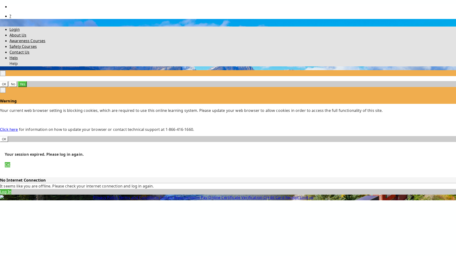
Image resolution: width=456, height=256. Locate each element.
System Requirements (180, 197)
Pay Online (211, 197)
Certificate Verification (242, 197)
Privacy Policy (106, 197)
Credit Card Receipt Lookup (288, 197)
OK (4, 84)
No (13, 84)
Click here (9, 129)
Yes (22, 84)
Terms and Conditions (139, 197)
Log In (5, 191)
